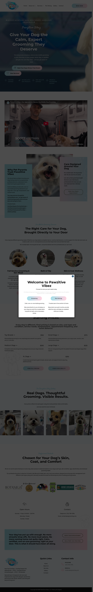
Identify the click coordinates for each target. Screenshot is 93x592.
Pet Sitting (58, 298)
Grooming (34, 298)
